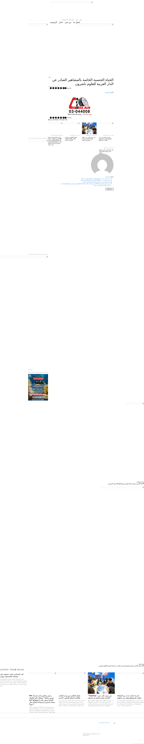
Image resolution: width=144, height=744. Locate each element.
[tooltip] (65, 88)
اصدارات (49, 77)
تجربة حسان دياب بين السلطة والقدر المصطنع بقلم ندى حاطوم (105, 139)
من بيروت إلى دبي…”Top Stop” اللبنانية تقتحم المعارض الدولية (88, 139)
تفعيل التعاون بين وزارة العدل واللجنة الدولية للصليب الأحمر (71, 139)
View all (109, 189)
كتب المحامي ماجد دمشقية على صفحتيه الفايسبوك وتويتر (106, 151)
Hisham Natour (86, 735)
